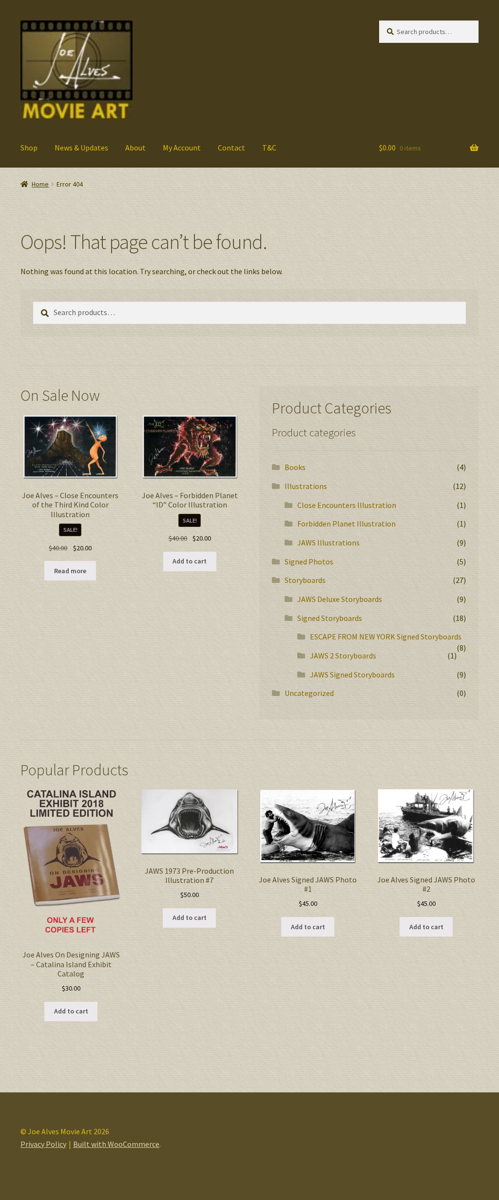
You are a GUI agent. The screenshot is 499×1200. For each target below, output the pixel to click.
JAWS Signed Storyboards (352, 674)
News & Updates (81, 147)
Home (40, 184)
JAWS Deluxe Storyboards (339, 599)
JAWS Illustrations (328, 542)
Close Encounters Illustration (346, 505)
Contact (231, 147)
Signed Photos (309, 561)
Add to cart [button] (190, 561)
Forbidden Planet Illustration (346, 523)
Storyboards (305, 580)
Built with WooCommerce (116, 1144)
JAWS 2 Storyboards (343, 655)
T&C (269, 147)
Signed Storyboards (329, 618)
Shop (29, 147)
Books (295, 467)
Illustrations (306, 486)
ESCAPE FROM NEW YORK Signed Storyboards (385, 636)
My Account (182, 147)
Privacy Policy (43, 1144)
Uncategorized (309, 693)
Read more (70, 570)
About (135, 147)
